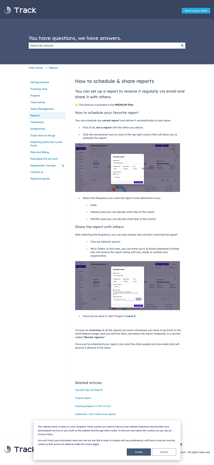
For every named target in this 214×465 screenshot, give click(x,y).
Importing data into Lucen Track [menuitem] (46, 143)
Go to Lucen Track (196, 10)
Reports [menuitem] (35, 115)
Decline (164, 452)
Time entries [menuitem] (37, 102)
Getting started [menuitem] (39, 82)
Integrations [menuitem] (37, 128)
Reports (53, 67)
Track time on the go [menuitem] (42, 135)
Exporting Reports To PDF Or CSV (93, 406)
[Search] (182, 45)
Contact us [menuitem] (36, 172)
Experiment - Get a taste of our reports (95, 414)
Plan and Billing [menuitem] (39, 152)
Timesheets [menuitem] (37, 122)
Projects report (83, 398)
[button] (62, 166)
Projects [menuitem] (35, 95)
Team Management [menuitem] (42, 108)
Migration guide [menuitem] (40, 178)
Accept (139, 452)
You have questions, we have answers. (75, 38)
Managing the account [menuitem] (44, 158)
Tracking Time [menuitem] (38, 89)
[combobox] (104, 45)
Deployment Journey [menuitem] (43, 165)
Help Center (36, 67)
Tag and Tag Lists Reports (89, 390)
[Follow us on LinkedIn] (180, 444)
